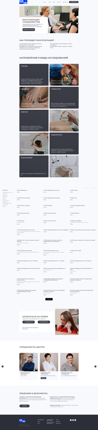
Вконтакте (25, 328)
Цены (57, 419)
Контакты (58, 421)
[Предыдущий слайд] (3, 366)
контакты (59, 2)
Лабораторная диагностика (50, 420)
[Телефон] (71, 420)
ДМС (54, 2)
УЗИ (38, 421)
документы (65, 2)
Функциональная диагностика (50, 423)
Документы (58, 423)
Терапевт (24, 66)
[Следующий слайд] (95, 366)
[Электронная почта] (73, 420)
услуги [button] (44, 2)
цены (50, 2)
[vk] (75, 420)
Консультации (41, 419)
